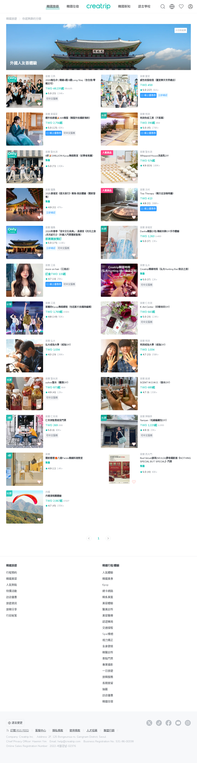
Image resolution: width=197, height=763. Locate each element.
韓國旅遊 (11, 19)
